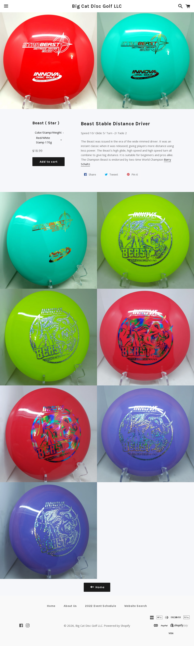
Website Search (135, 606)
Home (51, 606)
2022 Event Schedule (100, 606)
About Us (70, 606)
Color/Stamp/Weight (48, 132)
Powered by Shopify (117, 625)
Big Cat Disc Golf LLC (97, 6)
